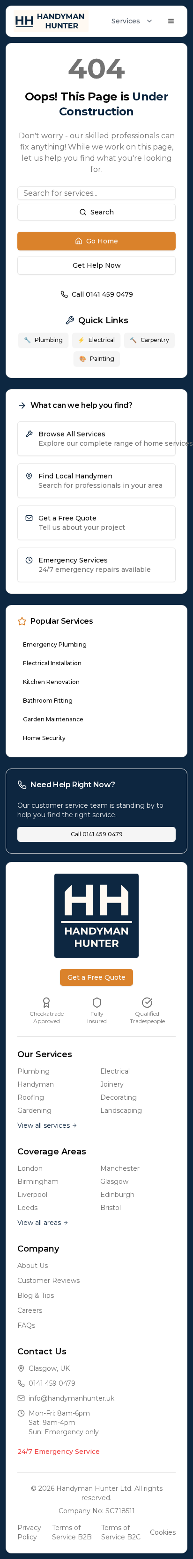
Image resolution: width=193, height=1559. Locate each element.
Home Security (44, 737)
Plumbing (43, 339)
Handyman (35, 1084)
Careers (29, 1310)
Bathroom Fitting (48, 700)
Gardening (34, 1110)
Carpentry (149, 339)
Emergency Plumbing (55, 644)
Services (125, 21)
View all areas (39, 1222)
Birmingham (38, 1181)
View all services (43, 1125)
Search (102, 212)
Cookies (163, 1532)
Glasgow (114, 1181)
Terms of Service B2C (121, 1532)
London (30, 1168)
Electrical (96, 339)
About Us (32, 1265)
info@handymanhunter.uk (71, 1398)
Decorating (118, 1097)
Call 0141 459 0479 (102, 294)
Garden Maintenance (53, 719)
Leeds (27, 1207)
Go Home (102, 241)
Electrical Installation (52, 663)
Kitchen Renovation (51, 681)
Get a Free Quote (96, 977)
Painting (96, 358)
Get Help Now (97, 265)
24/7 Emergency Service (58, 1451)
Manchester (120, 1168)
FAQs (26, 1325)
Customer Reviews (48, 1280)
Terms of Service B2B (72, 1532)
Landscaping (121, 1110)
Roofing (30, 1097)
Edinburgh (117, 1194)
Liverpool (32, 1194)
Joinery (112, 1084)
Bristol (110, 1207)
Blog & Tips (35, 1295)
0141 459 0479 (52, 1383)
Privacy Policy (29, 1532)
